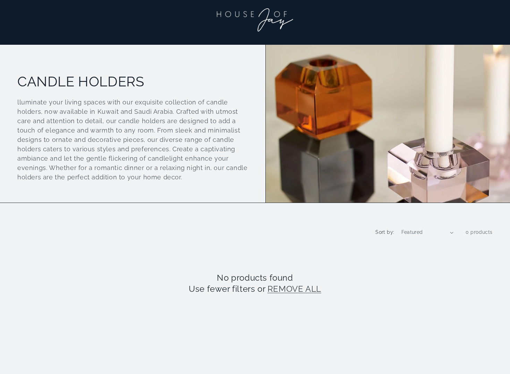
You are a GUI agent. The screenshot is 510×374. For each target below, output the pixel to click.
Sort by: (384, 232)
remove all (294, 289)
